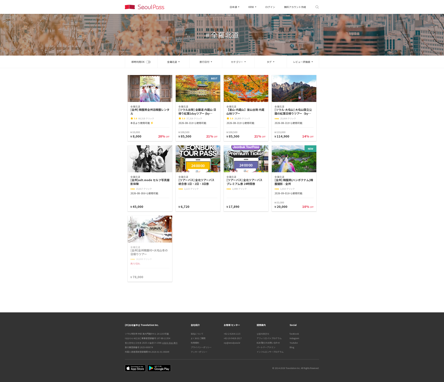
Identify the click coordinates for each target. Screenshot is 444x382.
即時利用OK (137, 62)
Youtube (294, 342)
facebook (294, 333)
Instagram (294, 338)
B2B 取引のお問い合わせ (268, 342)
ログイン (270, 7)
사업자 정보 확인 (170, 342)
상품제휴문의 (263, 333)
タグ (269, 62)
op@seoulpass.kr (232, 342)
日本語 (233, 7)
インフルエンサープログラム (270, 351)
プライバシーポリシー (201, 347)
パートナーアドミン (266, 347)
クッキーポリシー (199, 351)
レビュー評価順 (301, 62)
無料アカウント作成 (295, 7)
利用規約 (195, 342)
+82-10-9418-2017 (233, 338)
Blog (292, 347)
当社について (197, 333)
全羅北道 (172, 62)
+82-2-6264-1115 (232, 333)
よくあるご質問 (198, 338)
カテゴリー (237, 62)
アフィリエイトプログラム (269, 338)
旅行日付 (204, 62)
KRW (251, 7)
